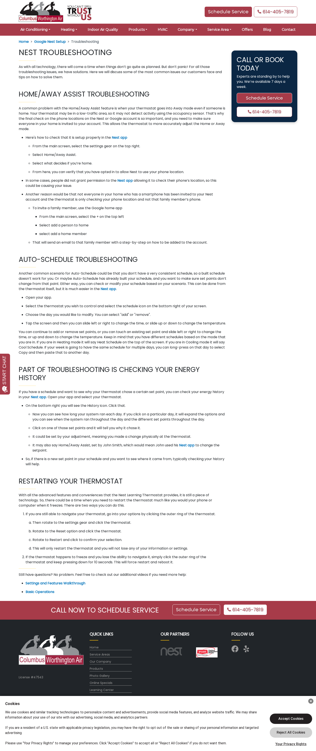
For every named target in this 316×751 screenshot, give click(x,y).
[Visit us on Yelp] (247, 650)
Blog (267, 30)
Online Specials (101, 683)
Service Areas (100, 654)
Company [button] (186, 30)
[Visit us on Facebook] (235, 650)
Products (96, 669)
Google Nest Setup (50, 41)
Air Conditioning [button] (34, 30)
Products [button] (137, 30)
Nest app (119, 137)
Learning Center (102, 690)
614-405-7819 (277, 11)
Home (24, 41)
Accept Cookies (291, 719)
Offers (247, 30)
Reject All (291, 732)
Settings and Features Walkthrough (55, 583)
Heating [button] (68, 30)
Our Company (100, 661)
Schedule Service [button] (228, 11)
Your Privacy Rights (291, 744)
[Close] (310, 701)
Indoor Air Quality (103, 30)
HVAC (162, 30)
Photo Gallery (100, 676)
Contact (289, 30)
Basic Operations (40, 591)
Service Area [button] (218, 30)
